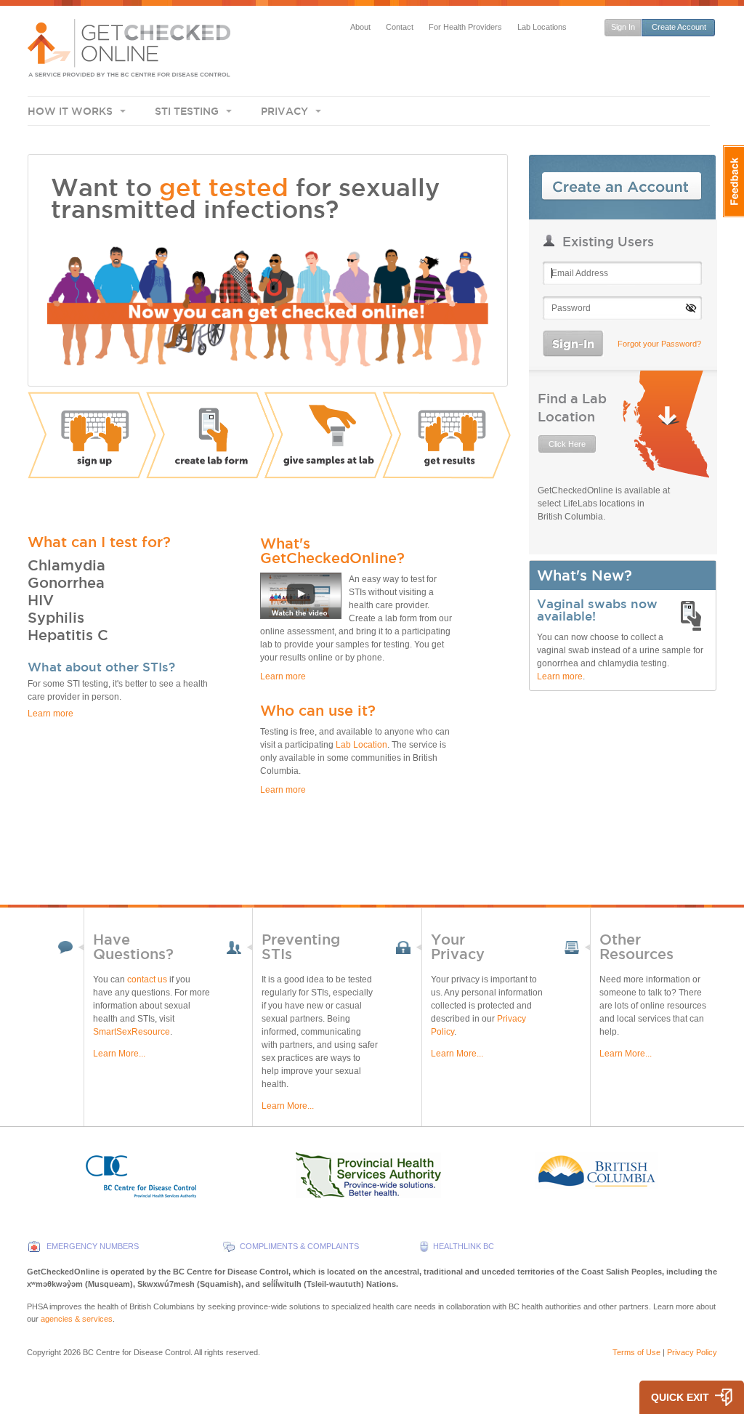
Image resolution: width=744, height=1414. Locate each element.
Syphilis (56, 618)
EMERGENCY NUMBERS (92, 1246)
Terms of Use (636, 1352)
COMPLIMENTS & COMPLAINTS (299, 1246)
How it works (70, 111)
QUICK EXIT (680, 1397)
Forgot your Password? (659, 343)
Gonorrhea (66, 583)
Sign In (623, 27)
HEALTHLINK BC (463, 1246)
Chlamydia (66, 565)
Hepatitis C (68, 635)
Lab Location (361, 745)
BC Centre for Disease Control (136, 1352)
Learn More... (119, 1054)
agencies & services (77, 1318)
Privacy (284, 111)
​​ (269, 481)
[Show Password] (691, 308)
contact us (147, 979)
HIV (41, 600)
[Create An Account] (622, 187)
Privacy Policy (692, 1352)
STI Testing (187, 111)
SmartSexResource (131, 1032)
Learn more (560, 676)
